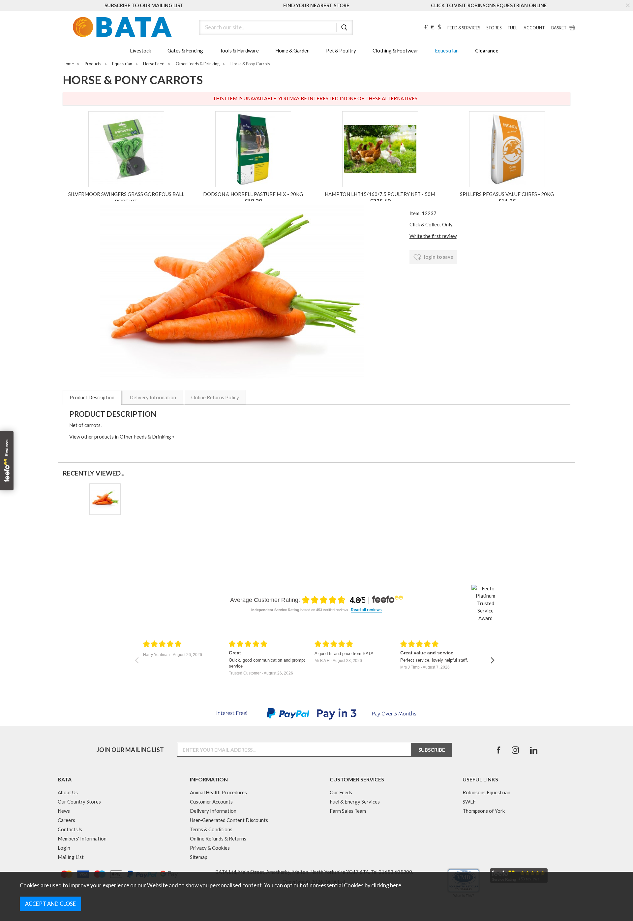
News (64, 811)
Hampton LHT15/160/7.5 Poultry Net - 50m (380, 194)
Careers (66, 820)
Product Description (92, 397)
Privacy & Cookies (210, 848)
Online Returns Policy (215, 397)
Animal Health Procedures (218, 792)
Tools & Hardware (239, 50)
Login (64, 848)
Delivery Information (153, 397)
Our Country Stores (79, 802)
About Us (68, 792)
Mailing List (71, 857)
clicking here (386, 885)
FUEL (512, 27)
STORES (493, 27)
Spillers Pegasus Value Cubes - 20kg (507, 194)
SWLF (469, 802)
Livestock (140, 50)
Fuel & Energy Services (355, 802)
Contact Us (70, 829)
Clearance (486, 50)
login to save (438, 257)
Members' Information (82, 838)
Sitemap (198, 857)
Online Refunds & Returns (218, 838)
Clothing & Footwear (395, 50)
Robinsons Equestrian (486, 792)
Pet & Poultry (341, 50)
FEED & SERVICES (463, 27)
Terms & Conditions (211, 829)
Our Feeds (341, 792)
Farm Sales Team (348, 811)
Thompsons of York (484, 811)
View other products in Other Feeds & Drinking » (121, 437)
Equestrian (447, 50)
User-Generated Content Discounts (229, 820)
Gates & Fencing (185, 50)
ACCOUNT (534, 27)
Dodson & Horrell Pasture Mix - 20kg (253, 194)
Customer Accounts (211, 802)
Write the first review (433, 236)
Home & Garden (292, 50)
